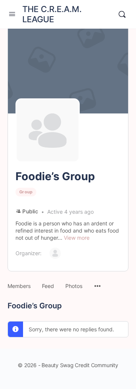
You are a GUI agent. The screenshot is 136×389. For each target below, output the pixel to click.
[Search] (122, 14)
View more (77, 237)
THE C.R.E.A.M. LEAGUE (52, 14)
